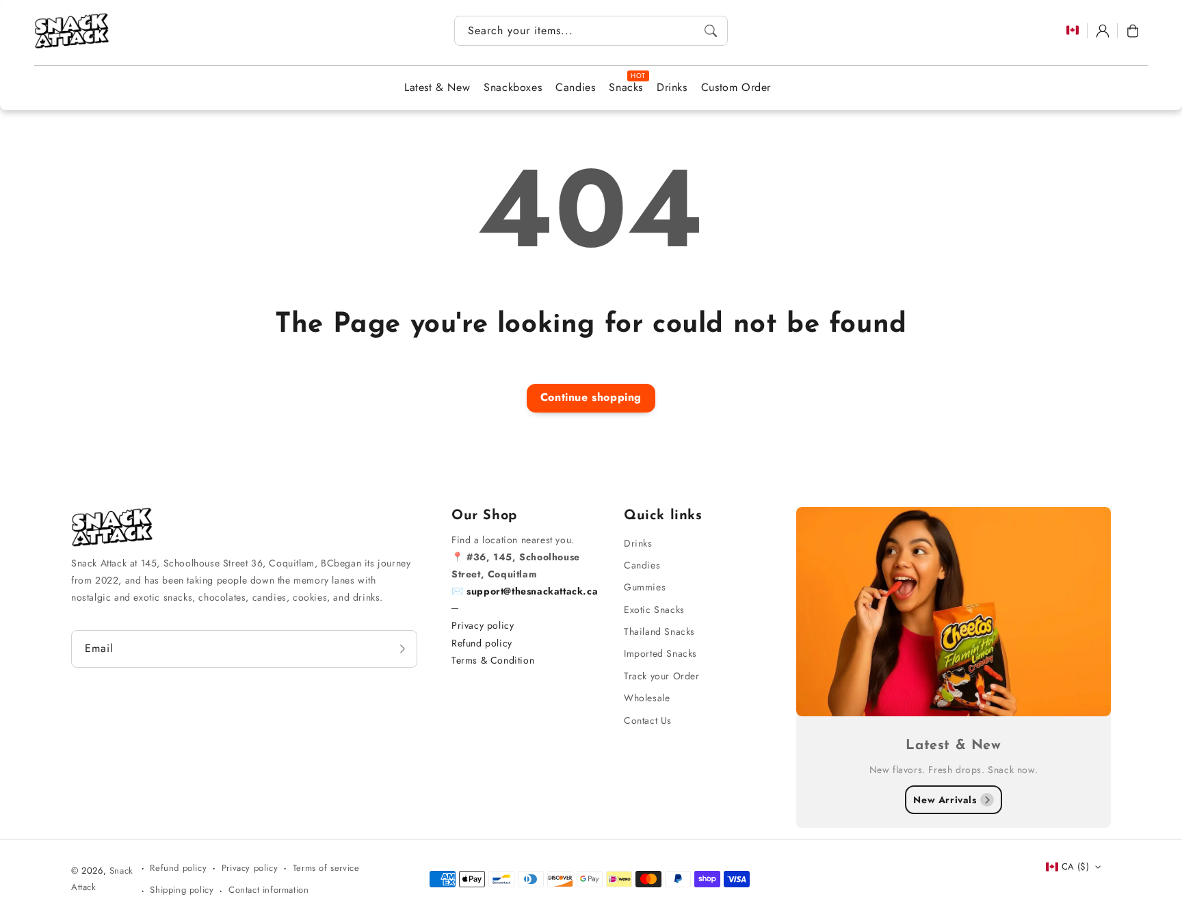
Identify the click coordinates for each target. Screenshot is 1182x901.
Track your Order (662, 676)
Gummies (645, 587)
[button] (1133, 31)
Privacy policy (482, 625)
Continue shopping (591, 397)
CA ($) (1075, 866)
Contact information (268, 889)
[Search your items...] (711, 31)
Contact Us (648, 720)
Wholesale (647, 698)
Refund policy (481, 643)
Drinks (638, 543)
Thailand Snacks (659, 631)
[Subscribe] (402, 648)
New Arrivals (944, 800)
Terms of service (326, 867)
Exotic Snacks (654, 609)
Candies (642, 565)
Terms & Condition (492, 660)
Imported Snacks (660, 653)
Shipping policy (181, 889)
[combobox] (591, 31)
